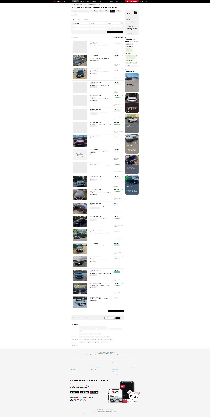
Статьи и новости (115, 367)
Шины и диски (73, 369)
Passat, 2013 (129, 186)
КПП (108, 26)
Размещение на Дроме (135, 362)
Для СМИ (111, 409)
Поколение (109, 23)
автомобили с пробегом (92, 355)
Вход (143, 1)
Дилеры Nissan (89, 342)
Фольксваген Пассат (130, 12)
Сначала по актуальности (118, 37)
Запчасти (100, 1)
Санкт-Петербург (87, 339)
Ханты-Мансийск (103, 336)
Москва (64, 1)
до (98, 26)
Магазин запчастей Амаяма (96, 367)
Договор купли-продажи (95, 371)
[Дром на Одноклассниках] (85, 400)
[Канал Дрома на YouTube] (78, 400)
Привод (91, 28)
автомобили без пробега (102, 355)
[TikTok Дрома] (71, 400)
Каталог (111, 1)
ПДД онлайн (114, 371)
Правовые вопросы (115, 374)
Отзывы (106, 1)
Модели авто (104, 405)
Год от (91, 26)
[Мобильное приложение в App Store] (74, 392)
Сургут (81, 336)
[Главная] (57, 1)
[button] (81, 331)
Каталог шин (114, 362)
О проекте (99, 409)
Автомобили (75, 1)
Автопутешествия (115, 369)
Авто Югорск (126, 413)
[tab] (73, 20)
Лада (80, 333)
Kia (87, 333)
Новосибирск (94, 339)
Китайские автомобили (75, 371)
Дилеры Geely (96, 342)
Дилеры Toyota (82, 342)
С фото (118, 28)
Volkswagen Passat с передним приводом (99, 326)
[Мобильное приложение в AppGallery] (94, 392)
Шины (117, 1)
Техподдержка (133, 367)
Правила (107, 409)
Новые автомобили (84, 355)
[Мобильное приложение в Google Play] (84, 392)
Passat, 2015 (129, 84)
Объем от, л (75, 28)
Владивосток (106, 339)
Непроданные (111, 28)
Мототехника (93, 362)
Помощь (103, 409)
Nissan (95, 333)
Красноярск (100, 339)
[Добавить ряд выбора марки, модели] (122, 23)
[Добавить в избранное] (122, 41)
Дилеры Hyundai (103, 342)
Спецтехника (73, 374)
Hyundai (91, 333)
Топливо (117, 26)
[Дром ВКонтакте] (75, 400)
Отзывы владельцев (94, 369)
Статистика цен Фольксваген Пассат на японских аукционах (131, 18)
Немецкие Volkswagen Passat (85, 326)
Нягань (97, 336)
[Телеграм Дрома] (81, 400)
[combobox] (81, 23)
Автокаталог (93, 374)
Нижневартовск (86, 336)
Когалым (92, 336)
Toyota (84, 333)
